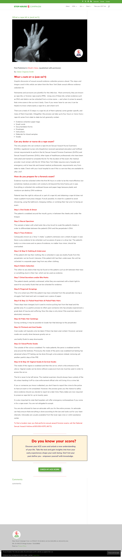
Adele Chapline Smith (25, 72)
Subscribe (96, 1)
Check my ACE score (49, 469)
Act (81, 6)
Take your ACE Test (100, 6)
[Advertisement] (49, 499)
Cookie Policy (36, 555)
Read (87, 6)
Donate (102, 1)
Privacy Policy (22, 546)
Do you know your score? (54, 441)
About (67, 6)
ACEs (73, 6)
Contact (108, 1)
